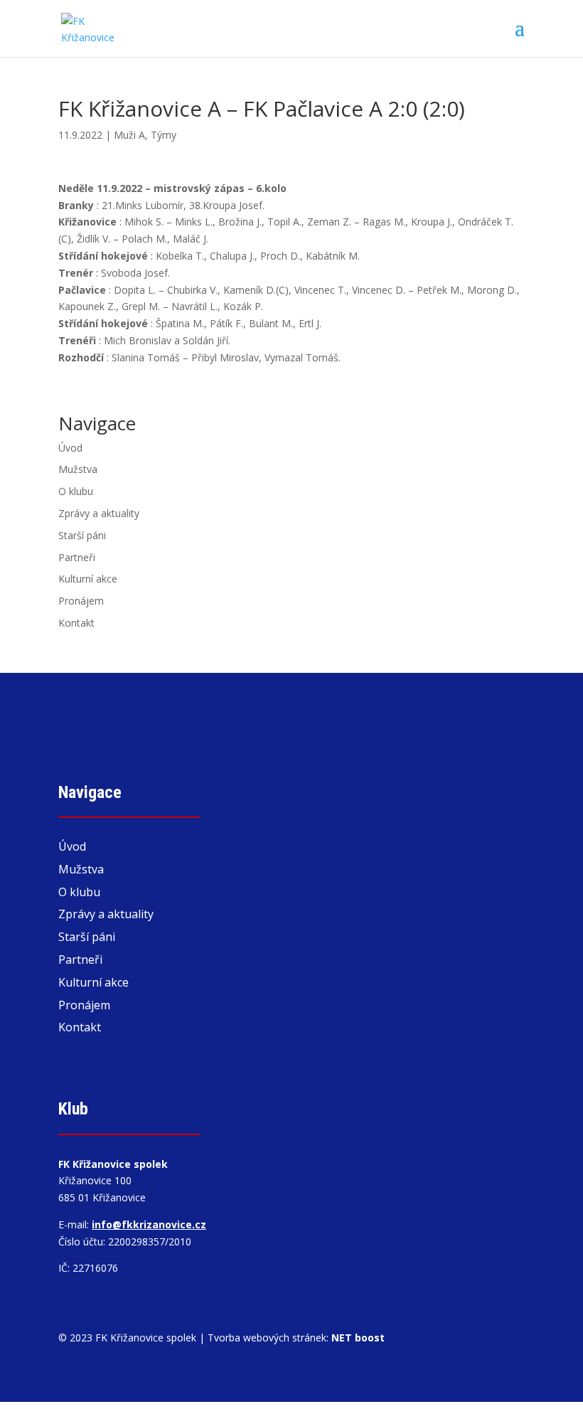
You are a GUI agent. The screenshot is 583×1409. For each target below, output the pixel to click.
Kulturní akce (87, 578)
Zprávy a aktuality (98, 513)
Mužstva (77, 469)
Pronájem (81, 600)
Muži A (129, 135)
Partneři (76, 557)
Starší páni (82, 535)
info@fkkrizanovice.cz (149, 1224)
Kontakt (76, 622)
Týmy (163, 135)
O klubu (75, 491)
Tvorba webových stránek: (296, 1337)
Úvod (70, 447)
